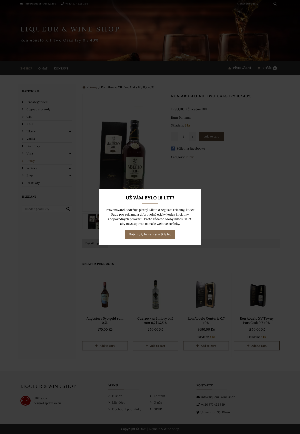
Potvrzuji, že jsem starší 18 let (150, 234)
